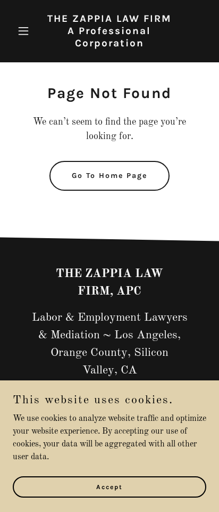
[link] (109, 44)
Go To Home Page (109, 175)
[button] (27, 31)
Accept (109, 486)
